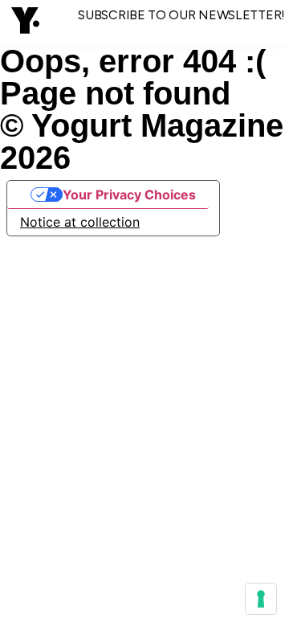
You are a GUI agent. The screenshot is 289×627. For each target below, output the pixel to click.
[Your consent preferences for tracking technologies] (261, 599)
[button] (25, 22)
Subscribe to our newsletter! (181, 15)
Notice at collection (80, 222)
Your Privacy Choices (129, 194)
